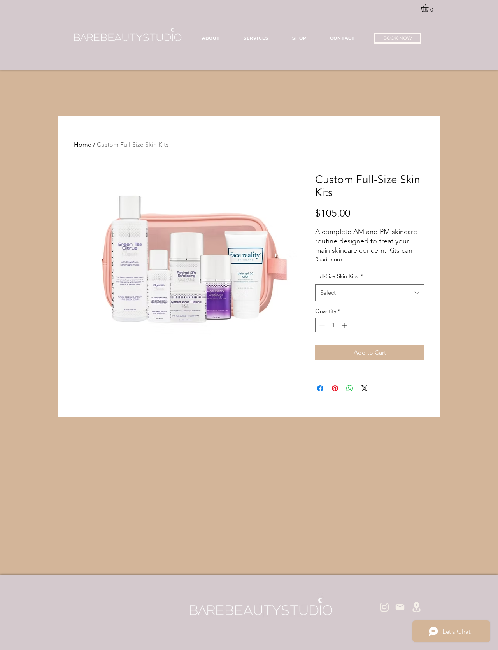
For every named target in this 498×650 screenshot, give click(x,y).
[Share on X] (364, 388)
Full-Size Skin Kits (339, 276)
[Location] (416, 607)
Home (82, 144)
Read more (328, 259)
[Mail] (400, 607)
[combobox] (369, 292)
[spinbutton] (333, 325)
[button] (429, 8)
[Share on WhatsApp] (349, 388)
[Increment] (345, 325)
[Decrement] (321, 325)
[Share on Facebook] (320, 388)
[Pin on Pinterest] (335, 388)
